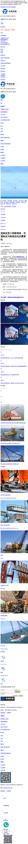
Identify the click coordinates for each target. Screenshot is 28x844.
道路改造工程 (10, 297)
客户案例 (3, 68)
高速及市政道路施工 (6, 63)
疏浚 (2, 49)
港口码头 (6, 202)
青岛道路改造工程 (19, 297)
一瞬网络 (8, 712)
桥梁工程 (3, 55)
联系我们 (13, 7)
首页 (2, 32)
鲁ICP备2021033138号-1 (11, 710)
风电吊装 (12, 202)
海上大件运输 (4, 42)
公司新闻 (3, 73)
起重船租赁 (3, 35)
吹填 (2, 52)
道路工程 (3, 60)
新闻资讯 (3, 71)
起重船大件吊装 (5, 38)
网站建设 (3, 712)
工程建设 (18, 202)
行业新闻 (3, 75)
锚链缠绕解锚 (4, 39)
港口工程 (3, 46)
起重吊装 (9, 200)
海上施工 (15, 200)
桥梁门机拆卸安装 (5, 57)
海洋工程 (23, 202)
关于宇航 (8, 7)
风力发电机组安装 (5, 44)
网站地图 (3, 7)
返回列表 (3, 300)
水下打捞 (3, 41)
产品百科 (3, 77)
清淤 (2, 51)
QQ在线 (5, 832)
